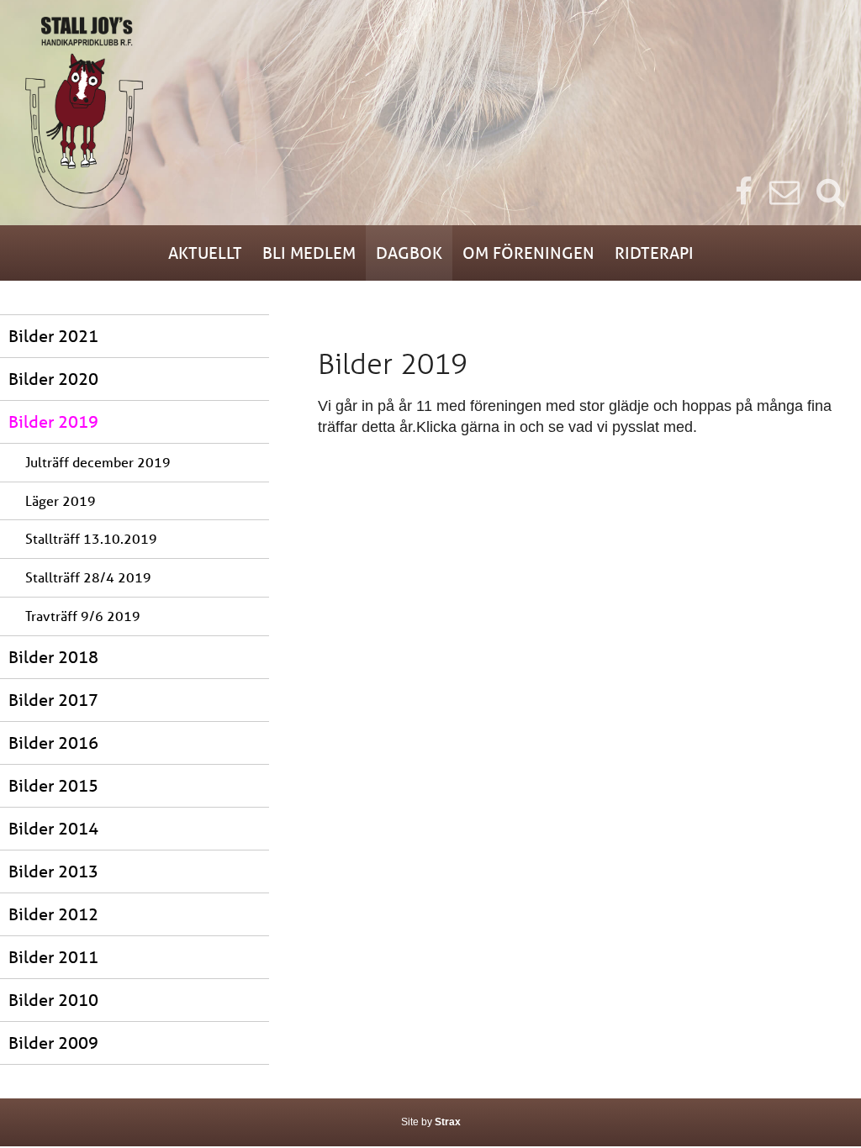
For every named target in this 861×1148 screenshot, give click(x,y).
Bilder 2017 (53, 699)
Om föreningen (528, 252)
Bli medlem (309, 252)
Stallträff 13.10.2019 (91, 538)
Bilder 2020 (53, 378)
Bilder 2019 (53, 421)
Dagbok (409, 252)
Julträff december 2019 (98, 462)
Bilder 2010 (53, 999)
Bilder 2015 (53, 785)
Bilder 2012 (53, 913)
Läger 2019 (60, 500)
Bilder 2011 (53, 956)
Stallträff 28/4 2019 (88, 577)
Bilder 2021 (53, 335)
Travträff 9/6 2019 (82, 615)
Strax (448, 1122)
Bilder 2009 (53, 1042)
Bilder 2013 (53, 871)
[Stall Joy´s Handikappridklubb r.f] (430, 112)
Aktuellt (205, 252)
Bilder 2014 (53, 828)
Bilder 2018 (53, 656)
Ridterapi (654, 252)
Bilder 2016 (53, 742)
